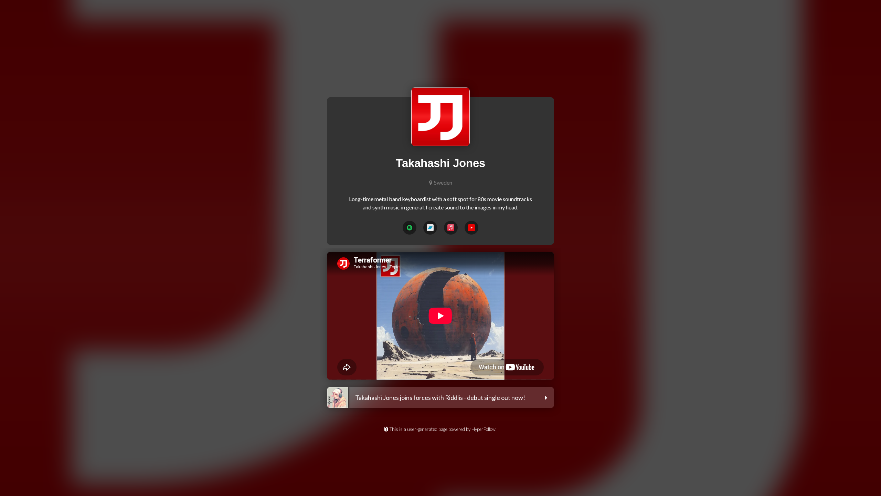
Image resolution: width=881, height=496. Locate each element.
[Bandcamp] (430, 228)
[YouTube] (471, 228)
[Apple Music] (451, 228)
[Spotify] (409, 228)
